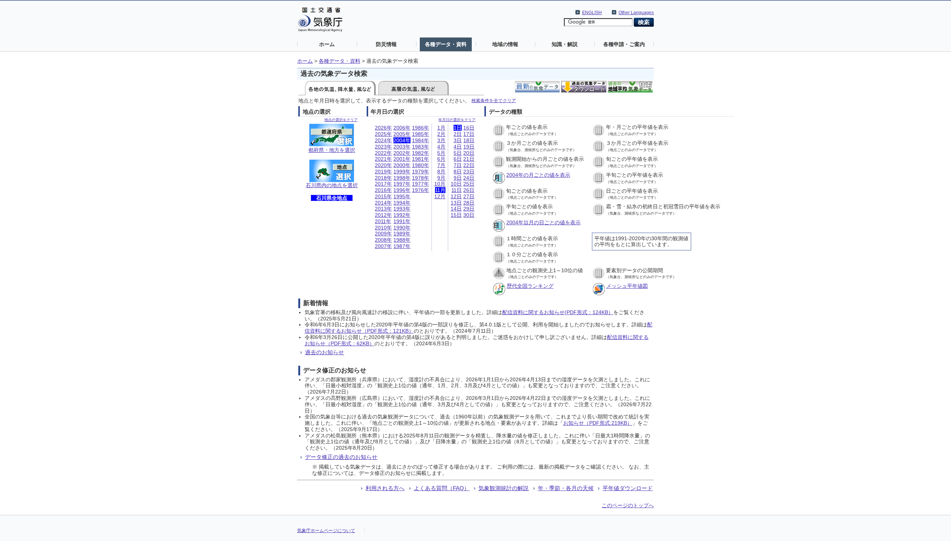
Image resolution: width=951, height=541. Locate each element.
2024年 (383, 140)
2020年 (383, 165)
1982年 (420, 153)
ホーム (327, 44)
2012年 (383, 215)
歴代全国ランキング (530, 286)
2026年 (383, 128)
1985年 (420, 134)
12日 (456, 196)
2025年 (383, 134)
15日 (456, 215)
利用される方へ (385, 488)
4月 (441, 147)
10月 (439, 184)
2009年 (383, 234)
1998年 (401, 178)
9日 (458, 178)
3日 (458, 140)
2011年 (383, 221)
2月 (441, 134)
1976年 (420, 190)
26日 (468, 190)
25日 (468, 184)
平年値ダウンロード (628, 488)
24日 (468, 178)
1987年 (401, 246)
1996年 (401, 190)
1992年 (401, 215)
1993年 (401, 209)
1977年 (420, 184)
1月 (441, 128)
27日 (468, 196)
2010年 (383, 228)
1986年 (420, 128)
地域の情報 (505, 44)
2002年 (401, 153)
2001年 (401, 159)
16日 (468, 128)
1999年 (401, 172)
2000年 (401, 165)
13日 (456, 203)
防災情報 (386, 44)
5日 (458, 153)
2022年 (383, 153)
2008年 (383, 240)
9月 (441, 178)
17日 (468, 134)
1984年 (420, 140)
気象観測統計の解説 (503, 488)
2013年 (383, 209)
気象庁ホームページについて (326, 530)
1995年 (401, 196)
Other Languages (636, 12)
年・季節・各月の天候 (566, 488)
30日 (468, 215)
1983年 (420, 147)
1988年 (401, 240)
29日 (468, 209)
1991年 (401, 221)
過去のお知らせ (324, 352)
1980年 (420, 165)
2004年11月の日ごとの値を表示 (543, 222)
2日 (458, 134)
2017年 (383, 184)
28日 (468, 203)
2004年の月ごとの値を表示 (538, 175)
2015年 (383, 196)
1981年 (420, 159)
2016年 (383, 190)
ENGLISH (592, 12)
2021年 (383, 159)
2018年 (383, 178)
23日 (468, 172)
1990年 (401, 228)
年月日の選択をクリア (457, 120)
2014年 (383, 203)
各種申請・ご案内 (624, 44)
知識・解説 (565, 44)
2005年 (401, 134)
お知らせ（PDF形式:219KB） (597, 423)
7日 (458, 165)
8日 (458, 172)
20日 (468, 153)
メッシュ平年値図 (627, 286)
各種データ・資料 (446, 44)
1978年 (420, 178)
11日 (456, 190)
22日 (468, 165)
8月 (441, 172)
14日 (456, 209)
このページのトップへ (628, 505)
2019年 (383, 172)
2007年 (383, 246)
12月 (439, 196)
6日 (458, 159)
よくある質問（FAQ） (442, 488)
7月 (441, 165)
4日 (458, 147)
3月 (441, 140)
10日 (456, 184)
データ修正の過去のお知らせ (341, 457)
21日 (468, 159)
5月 (441, 153)
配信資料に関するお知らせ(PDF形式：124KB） (557, 312)
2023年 (383, 147)
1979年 (420, 172)
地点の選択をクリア (341, 120)
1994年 (401, 203)
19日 (468, 147)
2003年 (401, 147)
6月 (441, 159)
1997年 (401, 184)
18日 (468, 140)
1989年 (401, 234)
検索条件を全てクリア (493, 100)
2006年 (401, 128)
